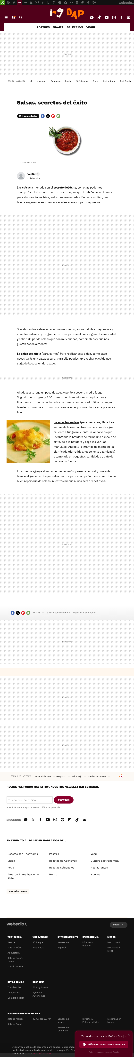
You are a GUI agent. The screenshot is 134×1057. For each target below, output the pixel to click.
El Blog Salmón (41, 987)
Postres (54, 853)
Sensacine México (63, 1020)
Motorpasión (114, 942)
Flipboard (53, 116)
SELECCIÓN (75, 27)
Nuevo (13, 17)
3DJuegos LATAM (42, 1019)
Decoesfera (14, 992)
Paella (68, 81)
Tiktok (99, 17)
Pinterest (62, 819)
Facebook (121, 17)
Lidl (30, 81)
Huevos (95, 874)
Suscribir (63, 800)
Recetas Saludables (61, 867)
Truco (95, 81)
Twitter (48, 116)
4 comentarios (29, 116)
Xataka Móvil (15, 947)
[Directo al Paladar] (67, 13)
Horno (53, 874)
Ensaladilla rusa (43, 776)
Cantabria (55, 81)
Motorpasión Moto (114, 949)
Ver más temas (18, 891)
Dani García (125, 81)
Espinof (62, 947)
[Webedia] (17, 924)
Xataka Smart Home (15, 959)
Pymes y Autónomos (39, 994)
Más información (42, 1053)
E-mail (128, 17)
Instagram (114, 17)
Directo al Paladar (87, 944)
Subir (116, 924)
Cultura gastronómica (57, 612)
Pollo (11, 867)
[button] (33, 174)
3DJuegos (38, 942)
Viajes (11, 860)
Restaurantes (99, 867)
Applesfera (14, 952)
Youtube (106, 17)
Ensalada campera (97, 776)
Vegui (94, 853)
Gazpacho (61, 776)
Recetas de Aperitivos (63, 860)
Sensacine (63, 942)
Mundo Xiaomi (15, 966)
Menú (6, 17)
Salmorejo (77, 776)
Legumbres (109, 81)
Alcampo (41, 81)
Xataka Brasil (15, 1024)
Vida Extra (38, 947)
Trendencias (14, 987)
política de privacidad (50, 807)
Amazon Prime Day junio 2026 (23, 876)
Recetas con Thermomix (23, 853)
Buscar (20, 17)
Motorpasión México (114, 1020)
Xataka (11, 942)
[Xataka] (2, 2)
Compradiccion (16, 997)
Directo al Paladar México (90, 1020)
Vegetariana (82, 81)
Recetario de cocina (84, 612)
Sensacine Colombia (63, 1029)
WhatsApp (91, 17)
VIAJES (58, 27)
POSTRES (43, 27)
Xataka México (16, 1019)
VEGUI (90, 27)
